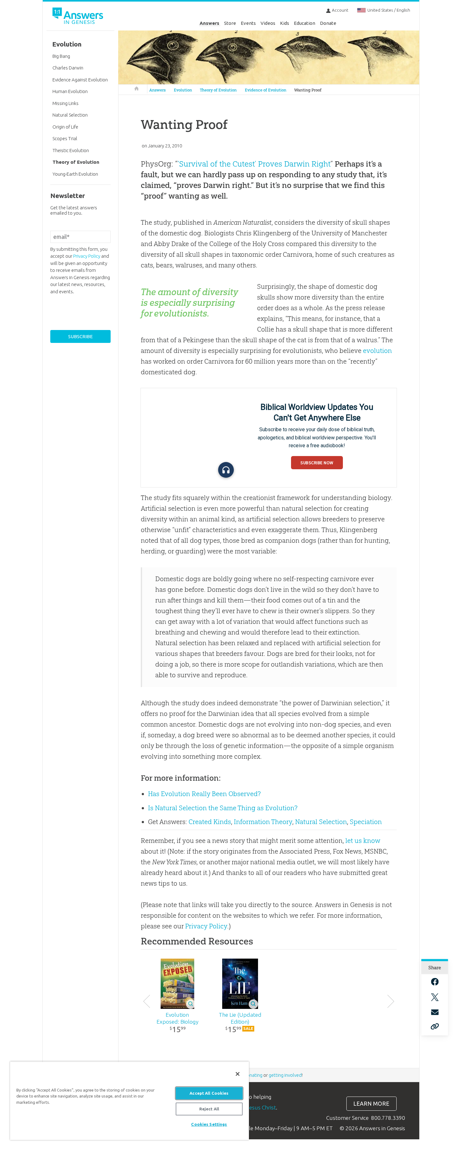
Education (304, 23)
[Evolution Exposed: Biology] (177, 984)
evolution (377, 351)
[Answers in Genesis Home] (78, 17)
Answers (209, 23)
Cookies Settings (209, 1124)
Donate (328, 23)
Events (248, 23)
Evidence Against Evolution (80, 79)
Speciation (366, 822)
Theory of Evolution (218, 90)
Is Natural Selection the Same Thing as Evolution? (223, 808)
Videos (268, 23)
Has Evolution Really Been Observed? (204, 794)
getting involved (285, 1075)
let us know (362, 841)
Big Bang (61, 56)
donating (253, 1075)
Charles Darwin (67, 67)
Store (230, 23)
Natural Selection (321, 822)
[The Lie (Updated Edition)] (240, 984)
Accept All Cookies (209, 1093)
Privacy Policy (206, 926)
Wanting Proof (308, 90)
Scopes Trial (64, 138)
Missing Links (65, 103)
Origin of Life (65, 126)
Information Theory (263, 822)
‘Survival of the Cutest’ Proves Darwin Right (254, 163)
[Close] (238, 1074)
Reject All (209, 1109)
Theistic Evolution (70, 150)
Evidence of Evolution (265, 90)
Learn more (371, 1104)
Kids (284, 23)
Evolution (183, 90)
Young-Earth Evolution (75, 174)
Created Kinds (210, 822)
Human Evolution (70, 91)
